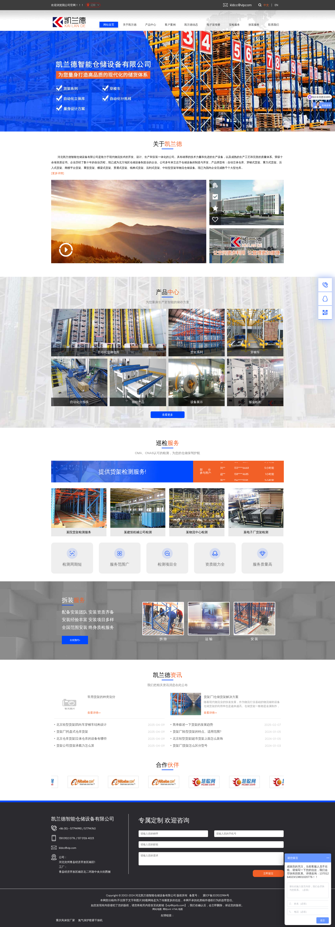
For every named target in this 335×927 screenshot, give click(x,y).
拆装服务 (254, 24)
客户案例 (170, 24)
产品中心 (150, 24)
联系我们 (273, 24)
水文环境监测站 (271, 920)
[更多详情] (57, 173)
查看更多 (167, 414)
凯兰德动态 (191, 24)
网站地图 (157, 909)
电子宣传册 (213, 24)
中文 (266, 5)
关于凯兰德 (129, 24)
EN (276, 5)
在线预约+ (75, 640)
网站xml (167, 909)
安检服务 (234, 24)
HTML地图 (177, 909)
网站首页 (108, 24)
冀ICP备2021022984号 (216, 895)
